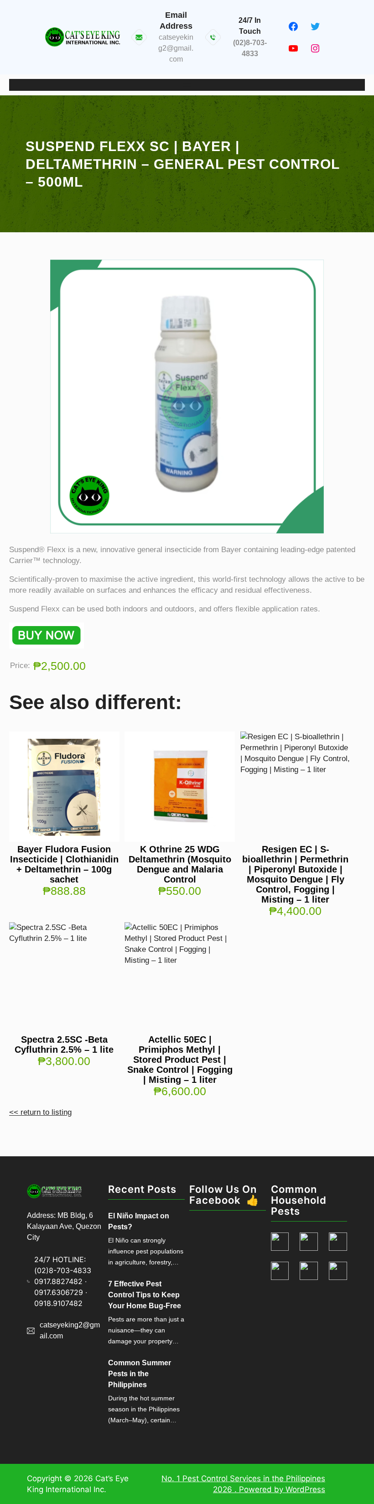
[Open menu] (187, 85)
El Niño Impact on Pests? (138, 1221)
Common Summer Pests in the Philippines (139, 1374)
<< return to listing (40, 1112)
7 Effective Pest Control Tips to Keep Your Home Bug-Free (144, 1295)
